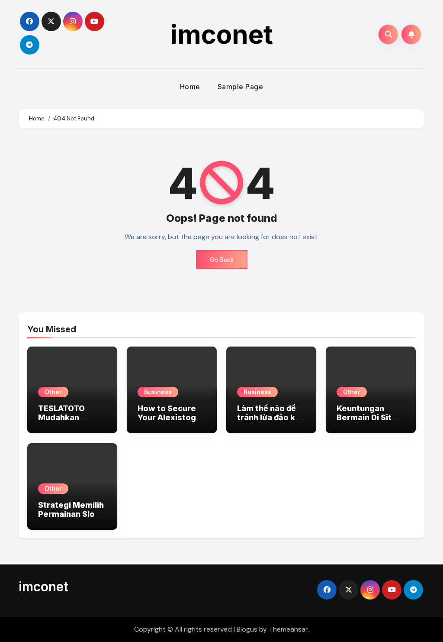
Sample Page (240, 86)
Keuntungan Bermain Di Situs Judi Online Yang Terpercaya (369, 422)
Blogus (247, 629)
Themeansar (288, 629)
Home (190, 86)
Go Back (222, 259)
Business (158, 392)
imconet (221, 34)
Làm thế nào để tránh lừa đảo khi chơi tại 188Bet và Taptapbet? (269, 422)
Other (53, 392)
